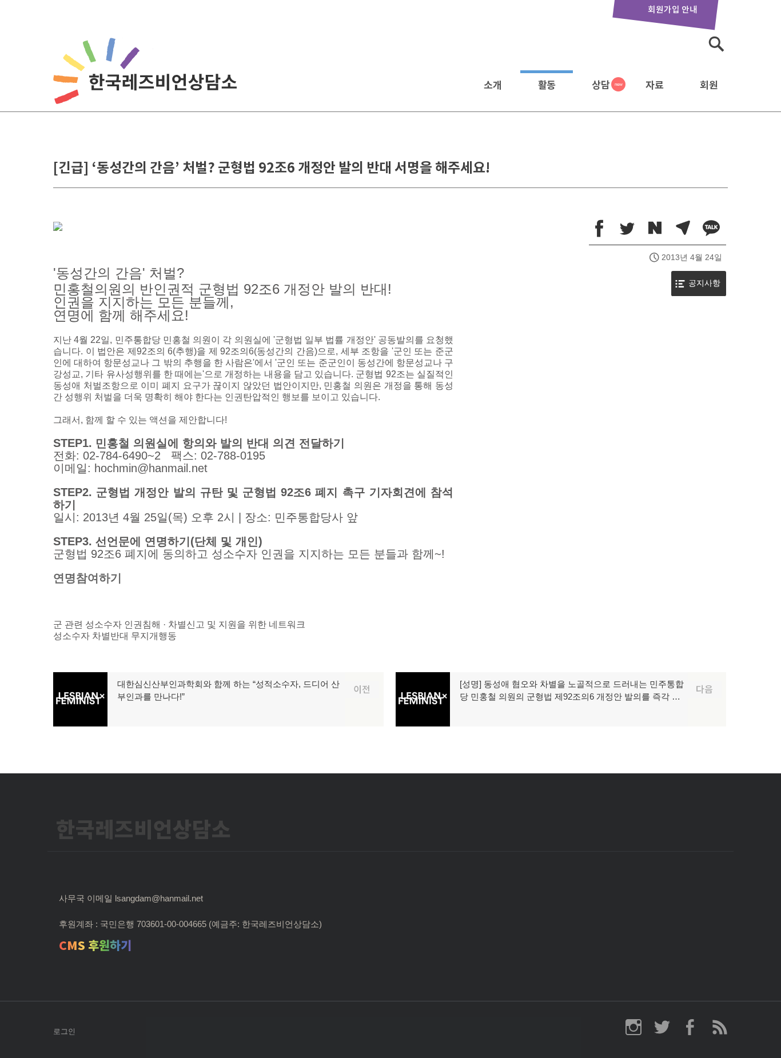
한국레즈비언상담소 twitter (662, 1027)
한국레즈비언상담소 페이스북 (690, 1027)
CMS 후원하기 (95, 945)
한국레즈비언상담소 (147, 82)
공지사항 (704, 283)
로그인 (64, 1031)
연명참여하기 (87, 578)
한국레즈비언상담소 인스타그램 (633, 1027)
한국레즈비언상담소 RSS (719, 1027)
